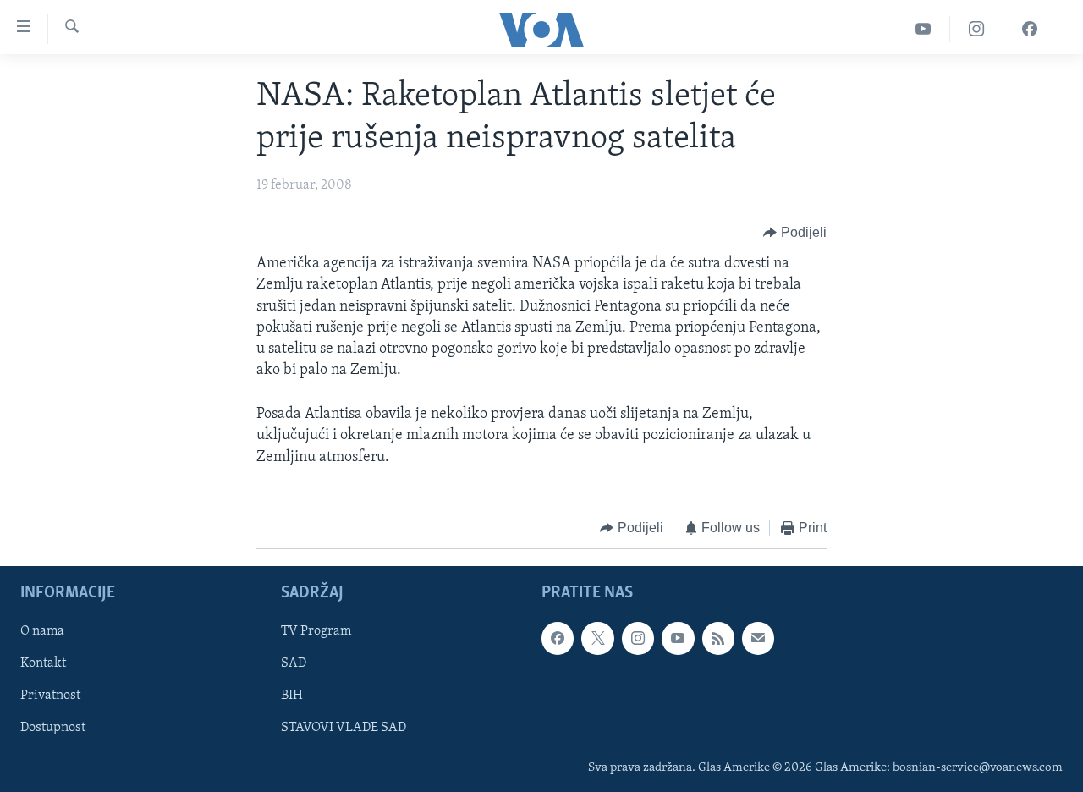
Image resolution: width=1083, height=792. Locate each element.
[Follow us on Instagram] (638, 639)
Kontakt (43, 664)
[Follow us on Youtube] (678, 639)
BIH (292, 696)
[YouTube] (923, 29)
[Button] (795, 233)
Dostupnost (52, 728)
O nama (42, 632)
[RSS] (718, 639)
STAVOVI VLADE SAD (343, 728)
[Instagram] (976, 29)
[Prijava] (758, 639)
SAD (293, 664)
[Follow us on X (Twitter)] (597, 639)
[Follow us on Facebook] (558, 639)
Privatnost (50, 696)
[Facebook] (1029, 29)
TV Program (316, 632)
